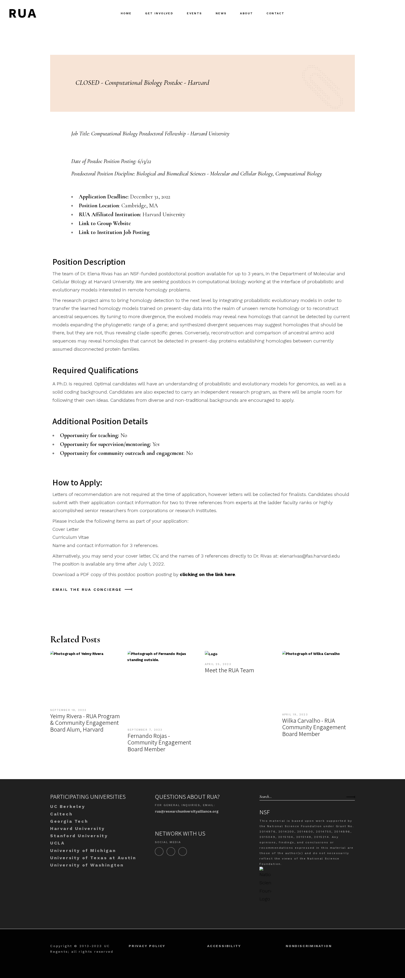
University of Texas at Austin (93, 857)
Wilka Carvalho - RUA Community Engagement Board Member (314, 727)
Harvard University (77, 828)
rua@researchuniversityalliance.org (186, 811)
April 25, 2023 (218, 664)
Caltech (61, 813)
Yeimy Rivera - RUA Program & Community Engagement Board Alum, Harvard (85, 722)
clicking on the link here (207, 574)
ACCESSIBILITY (224, 946)
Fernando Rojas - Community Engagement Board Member (159, 742)
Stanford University (79, 835)
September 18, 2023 (68, 710)
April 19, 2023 (295, 714)
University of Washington (87, 865)
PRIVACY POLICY (147, 946)
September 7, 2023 (145, 729)
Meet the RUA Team (229, 670)
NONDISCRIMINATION (309, 946)
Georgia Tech (69, 821)
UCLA (57, 842)
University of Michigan (83, 850)
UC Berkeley (67, 806)
